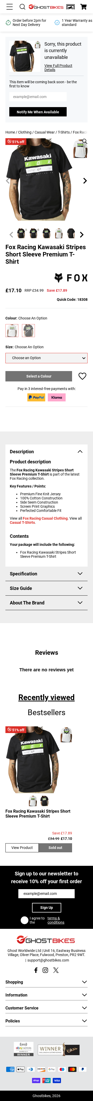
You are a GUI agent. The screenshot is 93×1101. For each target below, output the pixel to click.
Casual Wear (45, 132)
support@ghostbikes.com (48, 960)
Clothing (25, 132)
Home (10, 132)
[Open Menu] (9, 7)
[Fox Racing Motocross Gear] (71, 278)
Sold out (55, 848)
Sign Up (46, 907)
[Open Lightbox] (83, 139)
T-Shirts (64, 132)
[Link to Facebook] (35, 970)
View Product (22, 848)
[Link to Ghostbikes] (46, 6)
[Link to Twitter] (56, 970)
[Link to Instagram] (45, 970)
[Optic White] (11, 330)
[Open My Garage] (70, 7)
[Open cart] (83, 7)
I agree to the (47, 920)
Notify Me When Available (38, 112)
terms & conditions (56, 920)
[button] (70, 7)
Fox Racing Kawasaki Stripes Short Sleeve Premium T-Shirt (37, 814)
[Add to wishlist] (82, 376)
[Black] (28, 330)
